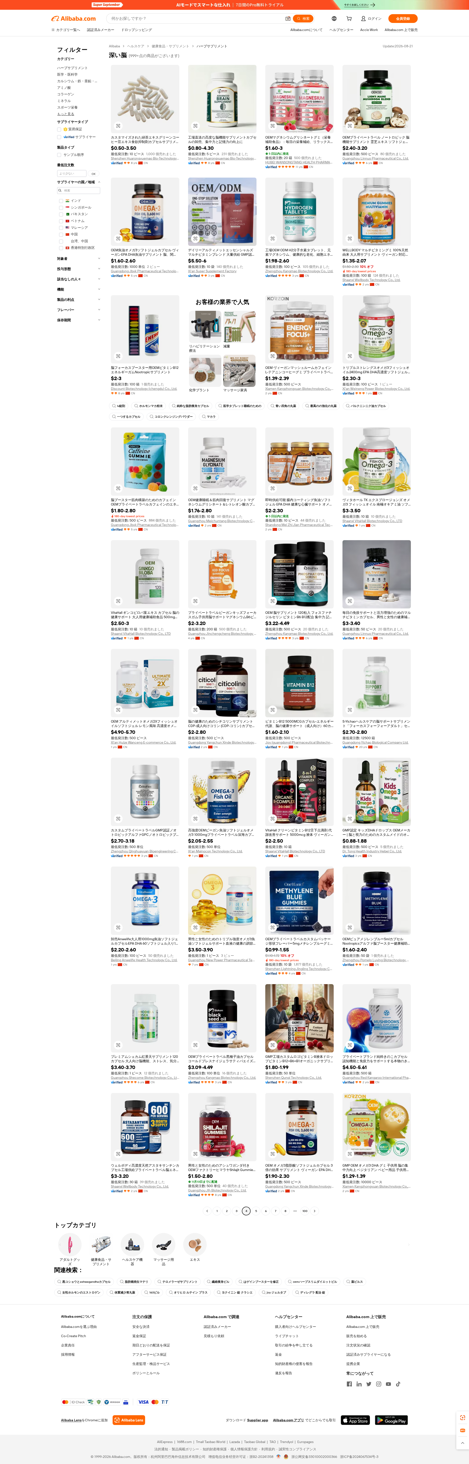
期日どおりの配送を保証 (151, 1345)
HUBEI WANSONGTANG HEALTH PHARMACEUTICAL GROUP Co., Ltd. (299, 162)
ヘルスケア (135, 46)
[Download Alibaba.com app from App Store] (355, 1420)
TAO (272, 1442)
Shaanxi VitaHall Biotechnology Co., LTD (372, 521)
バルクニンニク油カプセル (368, 406)
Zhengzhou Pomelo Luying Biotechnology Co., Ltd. (376, 960)
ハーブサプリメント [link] (212, 46)
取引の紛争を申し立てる (294, 1345)
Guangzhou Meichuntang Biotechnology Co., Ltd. (222, 521)
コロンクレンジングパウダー (174, 416)
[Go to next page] (314, 1211)
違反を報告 (283, 1373)
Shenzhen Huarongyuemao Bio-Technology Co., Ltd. (145, 158)
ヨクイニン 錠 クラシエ (237, 1292)
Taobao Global (254, 1442)
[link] (462, 1417)
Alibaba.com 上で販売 (362, 1327)
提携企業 (353, 1364)
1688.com (184, 1442)
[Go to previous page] (207, 1211)
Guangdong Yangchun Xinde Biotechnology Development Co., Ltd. (222, 742)
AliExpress (165, 1442)
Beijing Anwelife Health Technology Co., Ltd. (144, 960)
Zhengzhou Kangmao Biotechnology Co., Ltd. (299, 271)
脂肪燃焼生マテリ (136, 1281)
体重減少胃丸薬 (125, 1292)
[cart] (350, 19)
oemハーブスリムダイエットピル (315, 1281)
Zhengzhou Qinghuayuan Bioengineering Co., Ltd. (145, 851)
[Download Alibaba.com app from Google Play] (391, 1420)
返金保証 (139, 1336)
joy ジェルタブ (276, 1292)
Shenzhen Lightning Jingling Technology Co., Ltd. (299, 969)
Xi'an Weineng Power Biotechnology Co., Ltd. (376, 389)
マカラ (211, 416)
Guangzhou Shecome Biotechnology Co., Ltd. (145, 1078)
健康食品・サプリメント (170, 46)
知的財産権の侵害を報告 (294, 1364)
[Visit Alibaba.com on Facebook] (349, 1384)
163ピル (154, 1292)
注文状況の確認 (358, 1345)
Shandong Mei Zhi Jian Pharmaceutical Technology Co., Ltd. (299, 525)
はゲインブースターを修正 (261, 1281)
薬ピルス (357, 1281)
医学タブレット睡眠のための (242, 406)
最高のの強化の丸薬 (323, 406)
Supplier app (257, 1420)
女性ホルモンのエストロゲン (81, 1292)
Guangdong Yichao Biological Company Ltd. (375, 742)
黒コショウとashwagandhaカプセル (86, 1281)
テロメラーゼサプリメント (180, 1281)
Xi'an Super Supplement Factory (212, 271)
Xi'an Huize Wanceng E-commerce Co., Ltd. (143, 742)
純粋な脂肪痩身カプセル (193, 406)
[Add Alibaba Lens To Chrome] (129, 1420)
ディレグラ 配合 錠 (312, 1292)
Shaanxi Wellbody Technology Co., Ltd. (371, 280)
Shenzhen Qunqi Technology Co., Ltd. (293, 1078)
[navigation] (78, 629)
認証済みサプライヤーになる (368, 1354)
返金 (278, 1354)
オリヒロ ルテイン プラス (191, 1292)
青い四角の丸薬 (286, 406)
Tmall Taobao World (210, 1442)
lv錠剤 (121, 406)
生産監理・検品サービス (151, 1364)
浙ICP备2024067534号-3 (359, 1457)
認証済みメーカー (217, 1327)
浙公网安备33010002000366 (314, 1457)
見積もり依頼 (214, 1336)
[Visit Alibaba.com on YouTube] (388, 1384)
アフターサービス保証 (149, 1354)
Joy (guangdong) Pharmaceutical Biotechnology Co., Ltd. (299, 742)
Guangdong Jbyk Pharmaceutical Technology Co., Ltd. (145, 271)
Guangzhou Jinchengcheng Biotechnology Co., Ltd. (222, 634)
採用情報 (68, 1354)
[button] (288, 18)
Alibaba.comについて (78, 1316)
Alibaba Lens (71, 1420)
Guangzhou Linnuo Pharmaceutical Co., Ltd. (375, 158)
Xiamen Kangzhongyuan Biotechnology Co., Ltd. (299, 389)
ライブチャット (287, 1336)
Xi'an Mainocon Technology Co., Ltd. (215, 851)
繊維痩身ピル (220, 1281)
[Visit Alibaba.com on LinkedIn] (359, 1384)
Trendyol (286, 1442)
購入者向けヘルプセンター (295, 1327)
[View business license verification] (278, 1456)
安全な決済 (140, 1327)
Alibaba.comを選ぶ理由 (79, 1327)
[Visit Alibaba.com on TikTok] (398, 1384)
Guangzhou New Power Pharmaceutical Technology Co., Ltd (222, 960)
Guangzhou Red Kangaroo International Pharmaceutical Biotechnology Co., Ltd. (376, 1078)
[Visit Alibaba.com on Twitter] (369, 1384)
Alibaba (114, 46)
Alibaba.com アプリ (288, 1420)
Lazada (234, 1442)
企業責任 (68, 1345)
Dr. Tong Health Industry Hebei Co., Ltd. (372, 851)
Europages (305, 1442)
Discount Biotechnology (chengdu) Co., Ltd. (144, 389)
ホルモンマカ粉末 (151, 406)
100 (305, 1211)
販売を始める (356, 1336)
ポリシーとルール (146, 1373)
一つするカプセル (128, 416)
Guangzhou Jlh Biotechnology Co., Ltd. (217, 1190)
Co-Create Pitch (73, 1336)
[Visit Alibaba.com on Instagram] (379, 1384)
